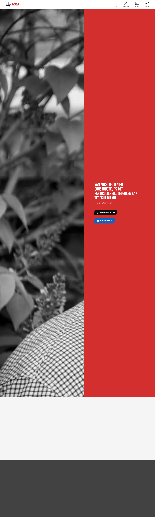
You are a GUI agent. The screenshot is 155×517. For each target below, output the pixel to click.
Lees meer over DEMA (107, 212)
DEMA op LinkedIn (106, 220)
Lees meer (48, 492)
